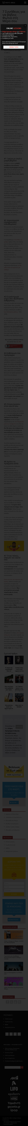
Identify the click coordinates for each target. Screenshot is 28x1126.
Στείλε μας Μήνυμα (9, 1055)
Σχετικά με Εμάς (9, 1052)
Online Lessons (10, 842)
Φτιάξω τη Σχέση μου (12, 824)
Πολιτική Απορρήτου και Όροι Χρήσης (12, 1121)
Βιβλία (8, 848)
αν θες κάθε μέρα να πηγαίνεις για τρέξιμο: (13, 268)
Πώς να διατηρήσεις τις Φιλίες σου (13, 973)
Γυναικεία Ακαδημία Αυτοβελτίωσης (14, 1061)
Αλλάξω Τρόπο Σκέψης (12, 827)
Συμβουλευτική (10, 845)
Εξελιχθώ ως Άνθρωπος (13, 830)
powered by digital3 (8, 1124)
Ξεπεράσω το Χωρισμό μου (14, 817)
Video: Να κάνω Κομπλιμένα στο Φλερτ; (13, 988)
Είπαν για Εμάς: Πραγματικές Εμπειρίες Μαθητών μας (12, 1049)
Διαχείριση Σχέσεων (12, 851)
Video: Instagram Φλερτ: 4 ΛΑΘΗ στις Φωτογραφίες (13, 941)
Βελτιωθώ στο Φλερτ (12, 820)
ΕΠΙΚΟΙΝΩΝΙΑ (14, 1123)
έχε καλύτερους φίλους (11, 312)
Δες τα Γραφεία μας (10, 1058)
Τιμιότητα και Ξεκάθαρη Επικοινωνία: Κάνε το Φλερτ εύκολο (12, 957)
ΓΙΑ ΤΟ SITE (6, 1123)
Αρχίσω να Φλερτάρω (12, 814)
